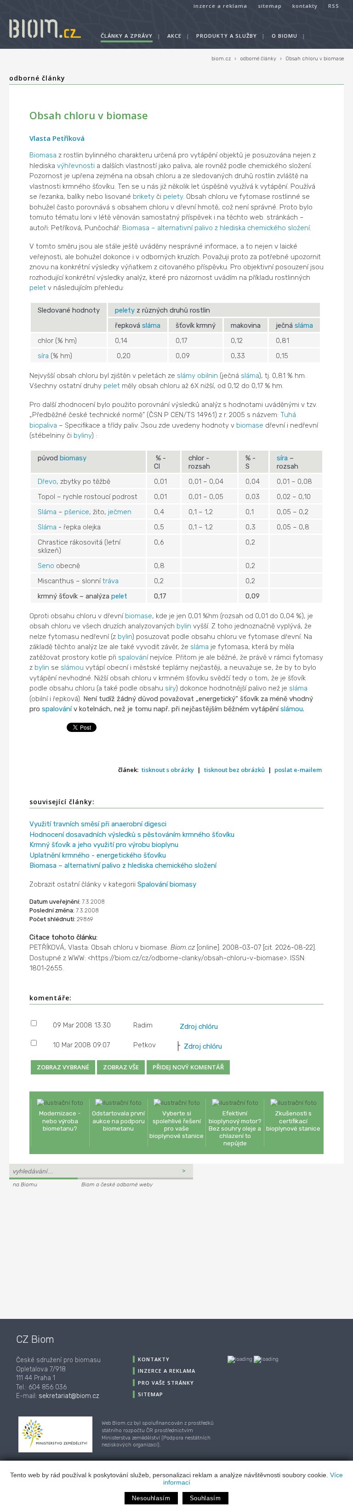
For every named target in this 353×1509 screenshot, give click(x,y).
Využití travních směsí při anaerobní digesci (97, 824)
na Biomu (25, 1184)
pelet (37, 288)
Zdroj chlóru (199, 1026)
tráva (110, 581)
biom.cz (221, 59)
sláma (151, 325)
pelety (173, 196)
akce (174, 35)
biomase (249, 425)
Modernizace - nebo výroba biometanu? (60, 1120)
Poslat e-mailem (298, 770)
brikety (143, 196)
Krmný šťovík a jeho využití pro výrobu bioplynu (103, 845)
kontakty (305, 5)
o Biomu (284, 35)
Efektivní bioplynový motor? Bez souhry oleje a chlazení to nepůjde (235, 1128)
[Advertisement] (66, 1252)
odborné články (258, 59)
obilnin (207, 375)
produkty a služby (226, 35)
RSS (333, 5)
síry (170, 688)
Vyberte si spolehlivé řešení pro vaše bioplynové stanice (176, 1124)
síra (43, 356)
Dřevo (47, 481)
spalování (133, 657)
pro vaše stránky (166, 1382)
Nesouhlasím (151, 1498)
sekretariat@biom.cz (69, 1396)
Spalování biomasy (166, 884)
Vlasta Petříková (57, 138)
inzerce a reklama (220, 5)
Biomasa (43, 155)
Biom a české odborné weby (117, 1184)
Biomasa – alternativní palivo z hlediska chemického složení (216, 228)
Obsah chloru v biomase (314, 59)
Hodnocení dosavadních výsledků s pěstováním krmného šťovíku (131, 834)
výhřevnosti (76, 166)
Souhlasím (205, 1498)
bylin (183, 626)
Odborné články (37, 78)
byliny (82, 435)
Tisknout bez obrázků (234, 770)
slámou (72, 667)
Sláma (47, 512)
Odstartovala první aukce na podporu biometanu (118, 1120)
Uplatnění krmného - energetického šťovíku (97, 855)
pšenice (76, 512)
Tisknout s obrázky (168, 770)
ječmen (119, 512)
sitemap (270, 5)
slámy (186, 375)
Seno (46, 566)
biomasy (73, 458)
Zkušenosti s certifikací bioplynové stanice (293, 1120)
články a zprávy (127, 35)
